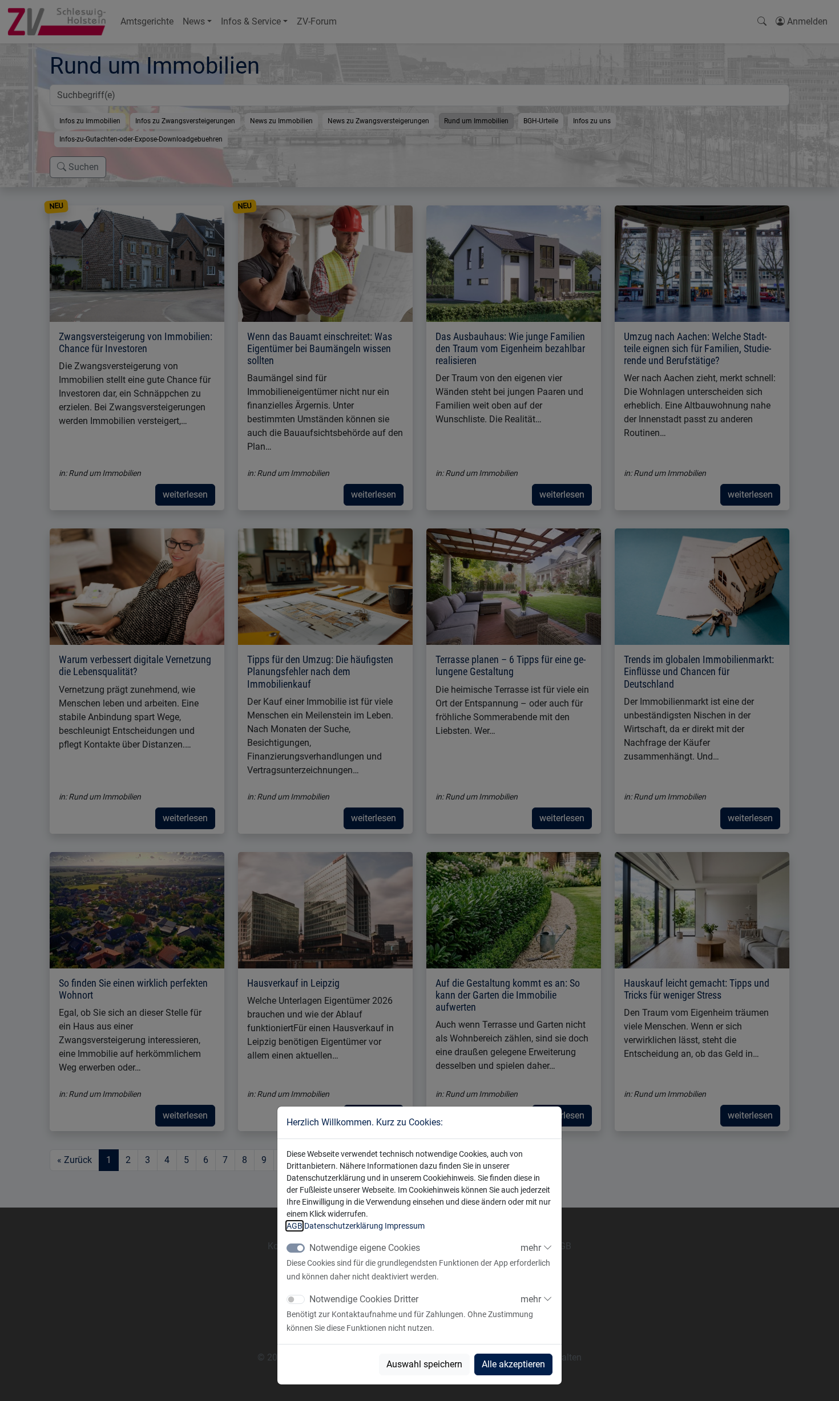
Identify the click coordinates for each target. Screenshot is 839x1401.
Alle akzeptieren (513, 1364)
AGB (294, 1225)
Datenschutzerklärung (343, 1225)
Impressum (405, 1225)
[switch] (296, 1299)
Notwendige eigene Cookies (364, 1247)
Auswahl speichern (424, 1364)
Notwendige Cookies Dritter (363, 1299)
